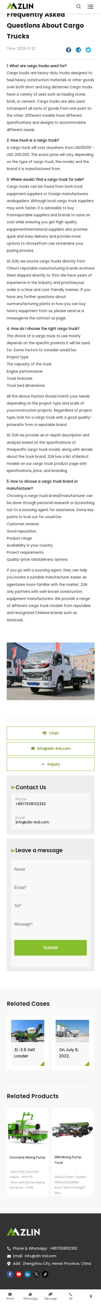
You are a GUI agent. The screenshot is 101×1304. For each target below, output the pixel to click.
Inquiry (50, 764)
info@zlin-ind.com (51, 748)
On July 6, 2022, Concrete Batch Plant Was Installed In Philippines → (72, 1053)
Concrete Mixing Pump (27, 1157)
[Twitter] (36, 1274)
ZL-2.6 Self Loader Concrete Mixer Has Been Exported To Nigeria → (26, 1053)
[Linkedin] (27, 1274)
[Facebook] (10, 1274)
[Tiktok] (45, 1274)
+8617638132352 (31, 804)
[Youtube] (19, 1274)
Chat (50, 733)
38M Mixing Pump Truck (67, 1160)
